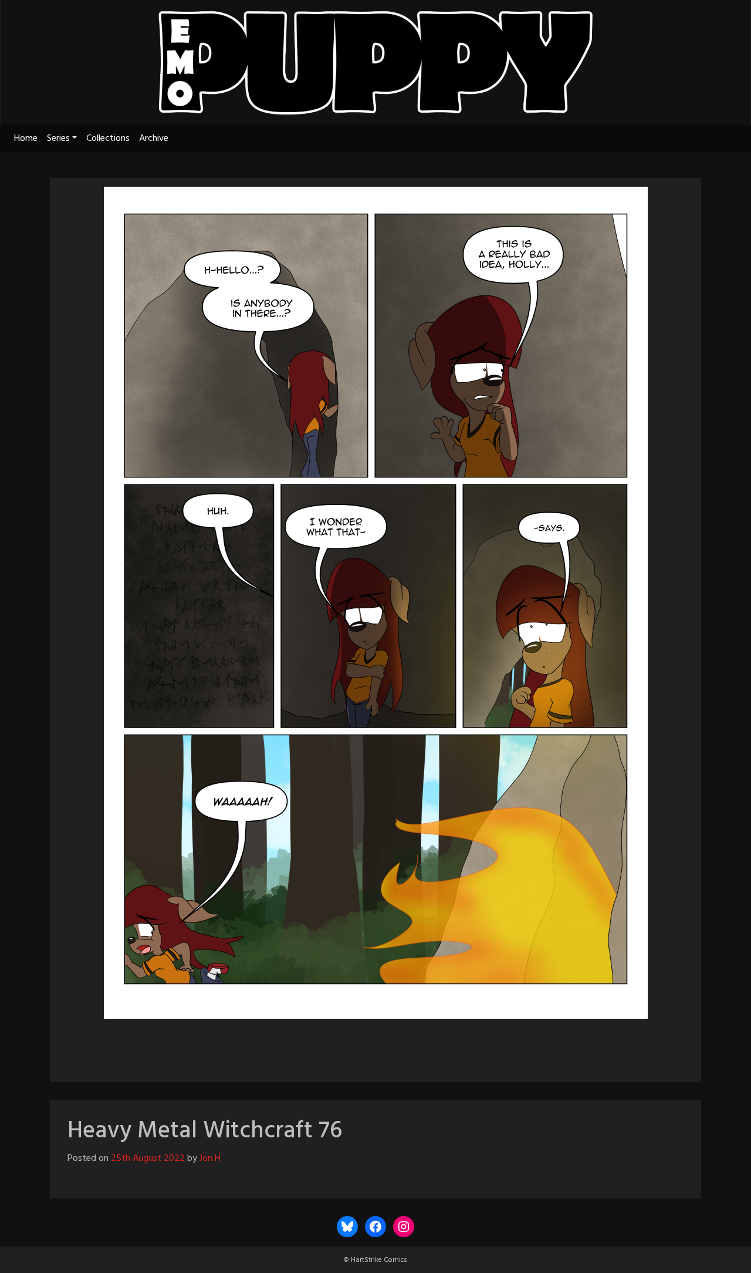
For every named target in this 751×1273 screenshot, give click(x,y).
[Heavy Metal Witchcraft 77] (407, 1045)
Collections (108, 138)
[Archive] (375, 1045)
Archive (153, 138)
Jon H (210, 1158)
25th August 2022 (148, 1158)
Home (26, 138)
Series (58, 138)
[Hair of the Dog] (436, 1045)
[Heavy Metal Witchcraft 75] (344, 1045)
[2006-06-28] (314, 1045)
